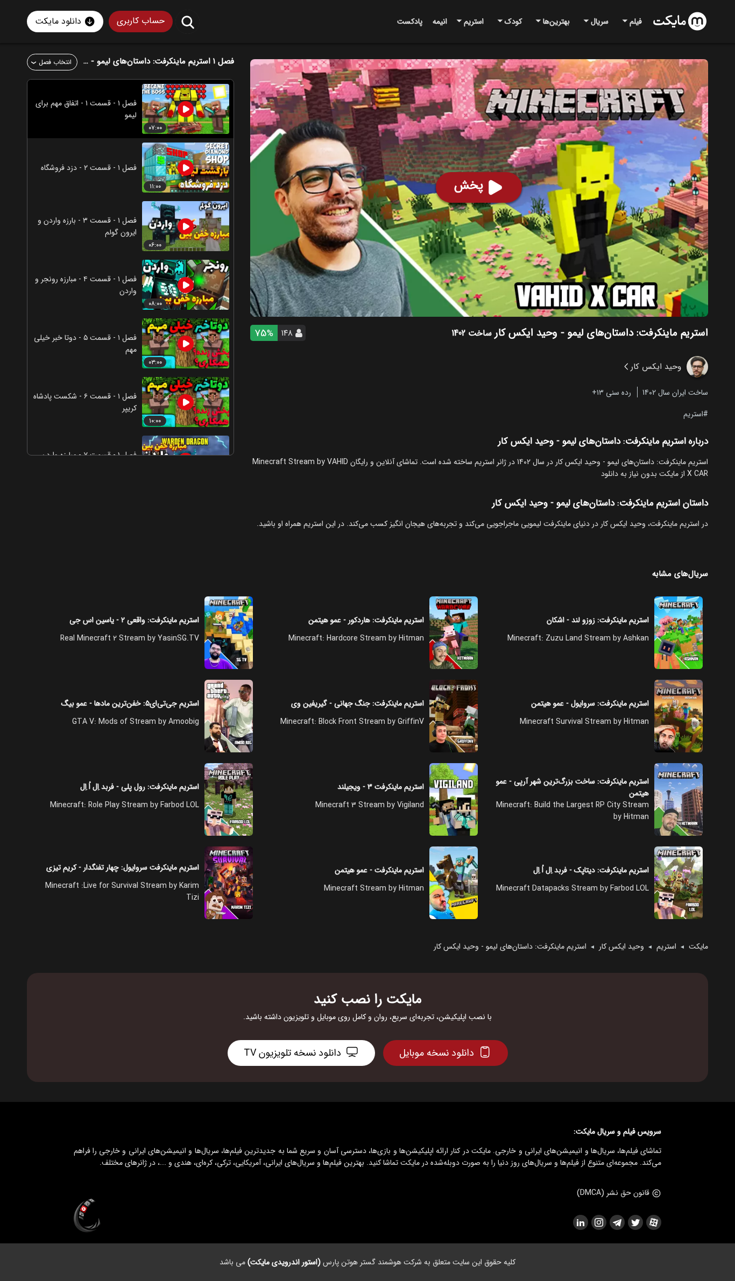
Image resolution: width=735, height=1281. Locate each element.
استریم (693, 413)
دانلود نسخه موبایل (436, 1053)
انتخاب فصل (55, 62)
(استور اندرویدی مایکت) (284, 1262)
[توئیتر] (635, 1222)
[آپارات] (653, 1222)
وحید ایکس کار (621, 946)
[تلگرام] (617, 1222)
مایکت (698, 946)
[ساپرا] (87, 1216)
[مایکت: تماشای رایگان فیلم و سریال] (680, 21)
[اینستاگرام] (598, 1222)
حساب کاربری (141, 20)
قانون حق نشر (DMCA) (613, 1193)
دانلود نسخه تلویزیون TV (292, 1053)
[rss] (580, 1222)
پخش (468, 185)
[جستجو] (187, 22)
